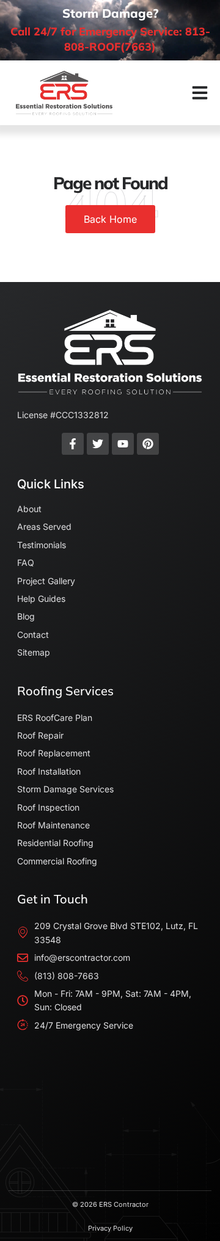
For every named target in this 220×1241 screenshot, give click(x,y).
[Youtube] (123, 444)
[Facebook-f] (73, 444)
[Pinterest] (148, 444)
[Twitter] (98, 444)
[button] (200, 93)
